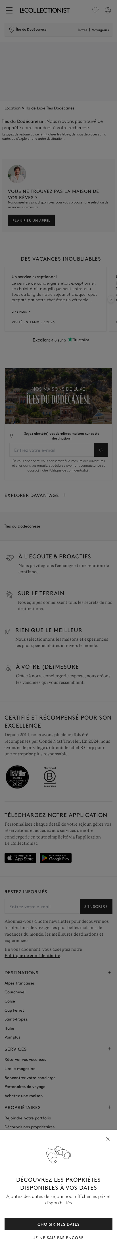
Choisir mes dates (58, 1224)
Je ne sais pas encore (59, 1237)
